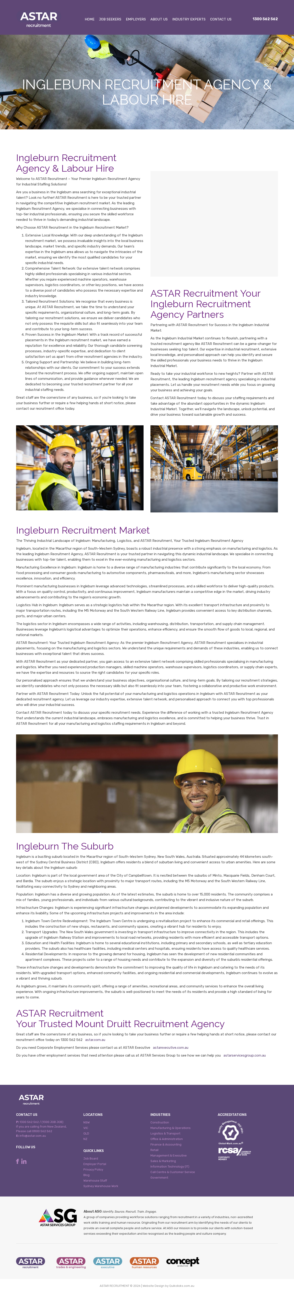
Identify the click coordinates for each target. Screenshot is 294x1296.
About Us (159, 19)
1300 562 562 (265, 19)
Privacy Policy (93, 1169)
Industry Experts (189, 19)
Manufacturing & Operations (170, 1128)
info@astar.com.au (33, 1135)
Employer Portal (94, 1164)
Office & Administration (166, 1139)
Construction (159, 1122)
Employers (136, 19)
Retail (154, 1150)
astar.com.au (95, 1040)
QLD (86, 1133)
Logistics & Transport (165, 1133)
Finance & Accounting (165, 1144)
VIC (85, 1128)
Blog (86, 1175)
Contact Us (221, 19)
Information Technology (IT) (169, 1166)
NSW (86, 1122)
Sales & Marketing (163, 1161)
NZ (85, 1139)
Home (89, 19)
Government (159, 1177)
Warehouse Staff (95, 1180)
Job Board (90, 1158)
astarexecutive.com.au (170, 1048)
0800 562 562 (42, 1131)
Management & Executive (168, 1155)
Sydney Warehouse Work (100, 1186)
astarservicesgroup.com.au (244, 1055)
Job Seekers (110, 19)
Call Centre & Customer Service (172, 1172)
